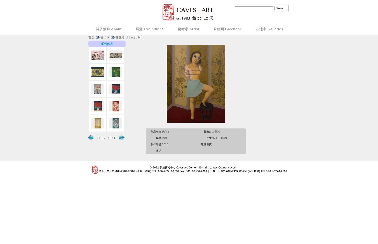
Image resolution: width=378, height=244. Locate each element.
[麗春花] (97, 72)
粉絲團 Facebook (228, 29)
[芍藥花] (115, 89)
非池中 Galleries (269, 29)
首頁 (91, 37)
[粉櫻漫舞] (97, 55)
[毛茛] (115, 72)
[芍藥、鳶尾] (97, 89)
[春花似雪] (115, 55)
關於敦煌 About (109, 29)
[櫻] (115, 106)
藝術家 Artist (188, 29)
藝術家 (105, 37)
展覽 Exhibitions (150, 29)
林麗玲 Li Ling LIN (128, 37)
